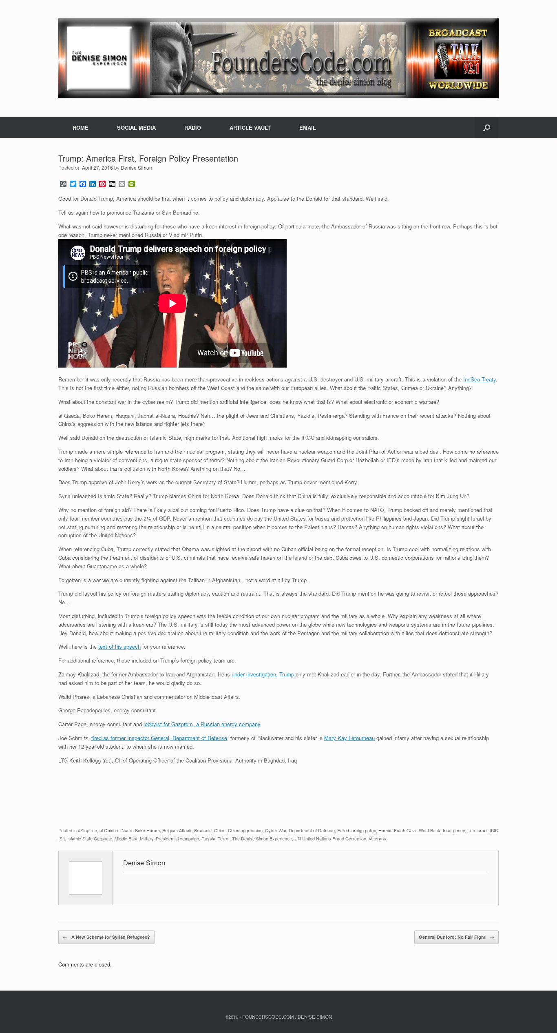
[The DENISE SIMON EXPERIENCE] (278, 58)
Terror (224, 838)
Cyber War (275, 830)
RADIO (192, 127)
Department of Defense (312, 830)
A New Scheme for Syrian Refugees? (106, 937)
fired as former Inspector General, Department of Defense (159, 738)
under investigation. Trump (263, 674)
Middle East (126, 838)
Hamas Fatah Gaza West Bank (409, 830)
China (219, 830)
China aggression (245, 830)
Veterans (377, 838)
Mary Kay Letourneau (349, 738)
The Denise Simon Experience (262, 838)
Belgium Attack (177, 830)
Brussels (203, 830)
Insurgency (454, 830)
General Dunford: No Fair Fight (456, 937)
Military (146, 838)
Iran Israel (477, 830)
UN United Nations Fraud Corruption (330, 838)
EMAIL (307, 127)
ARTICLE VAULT (250, 127)
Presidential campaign (177, 838)
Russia (208, 838)
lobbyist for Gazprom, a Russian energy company (202, 724)
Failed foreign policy (356, 830)
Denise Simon (136, 167)
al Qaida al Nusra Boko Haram (129, 830)
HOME (80, 127)
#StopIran (87, 830)
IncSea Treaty (479, 379)
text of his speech (119, 646)
